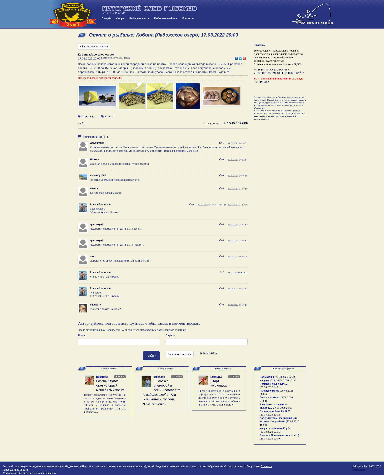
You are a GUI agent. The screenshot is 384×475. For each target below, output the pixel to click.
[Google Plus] (245, 57)
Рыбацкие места (139, 18)
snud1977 (95, 304)
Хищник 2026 (267, 380)
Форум (120, 18)
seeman (94, 188)
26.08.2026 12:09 (270, 438)
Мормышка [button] (88, 116)
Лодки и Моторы (269, 397)
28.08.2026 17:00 (285, 377)
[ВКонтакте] (236, 57)
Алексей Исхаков (237, 123)
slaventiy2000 (98, 175)
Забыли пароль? (209, 352)
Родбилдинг (267, 377)
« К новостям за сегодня (94, 46)
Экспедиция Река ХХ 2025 (275, 411)
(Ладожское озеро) (96, 54)
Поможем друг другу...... (274, 384)
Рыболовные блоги (165, 18)
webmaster (359, 469)
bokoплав (159, 377)
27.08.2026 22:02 (270, 414)
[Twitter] (241, 57)
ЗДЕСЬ (298, 64)
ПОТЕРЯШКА (261, 82)
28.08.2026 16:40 (286, 380)
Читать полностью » (154, 404)
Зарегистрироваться (179, 354)
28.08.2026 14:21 (270, 387)
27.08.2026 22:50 (282, 408)
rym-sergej (96, 224)
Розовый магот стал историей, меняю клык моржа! (110, 385)
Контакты (188, 18)
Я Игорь (94, 159)
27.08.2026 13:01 (270, 431)
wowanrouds (97, 143)
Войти (151, 356)
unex (93, 256)
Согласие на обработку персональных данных (29, 473)
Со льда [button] (109, 116)
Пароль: (171, 335)
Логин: (82, 335)
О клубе (106, 18)
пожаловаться (212, 123)
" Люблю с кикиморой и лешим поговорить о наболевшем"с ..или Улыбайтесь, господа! (162, 390)
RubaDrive (102, 377)
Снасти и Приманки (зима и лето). (280, 435)
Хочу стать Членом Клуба (275, 428)
